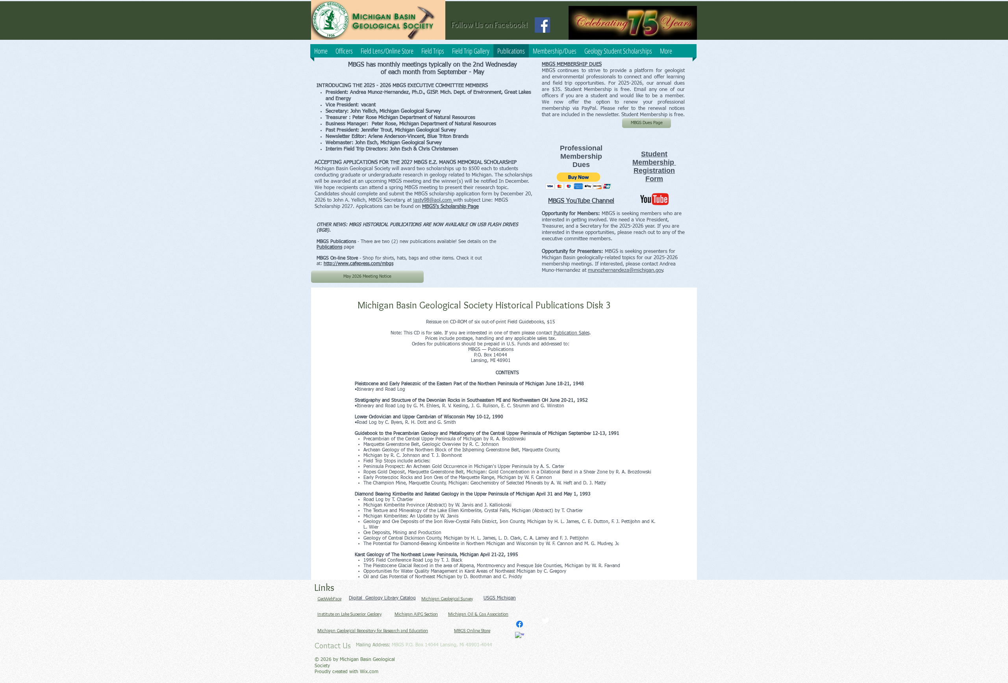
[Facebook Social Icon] (542, 25)
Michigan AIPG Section (416, 614)
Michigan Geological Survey (447, 598)
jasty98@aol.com (433, 200)
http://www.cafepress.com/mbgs (358, 264)
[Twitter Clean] (545, 620)
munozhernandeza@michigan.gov (625, 270)
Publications (329, 247)
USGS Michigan (500, 598)
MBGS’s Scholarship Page (450, 206)
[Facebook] (519, 624)
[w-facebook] (519, 636)
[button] (578, 181)
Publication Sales (571, 333)
